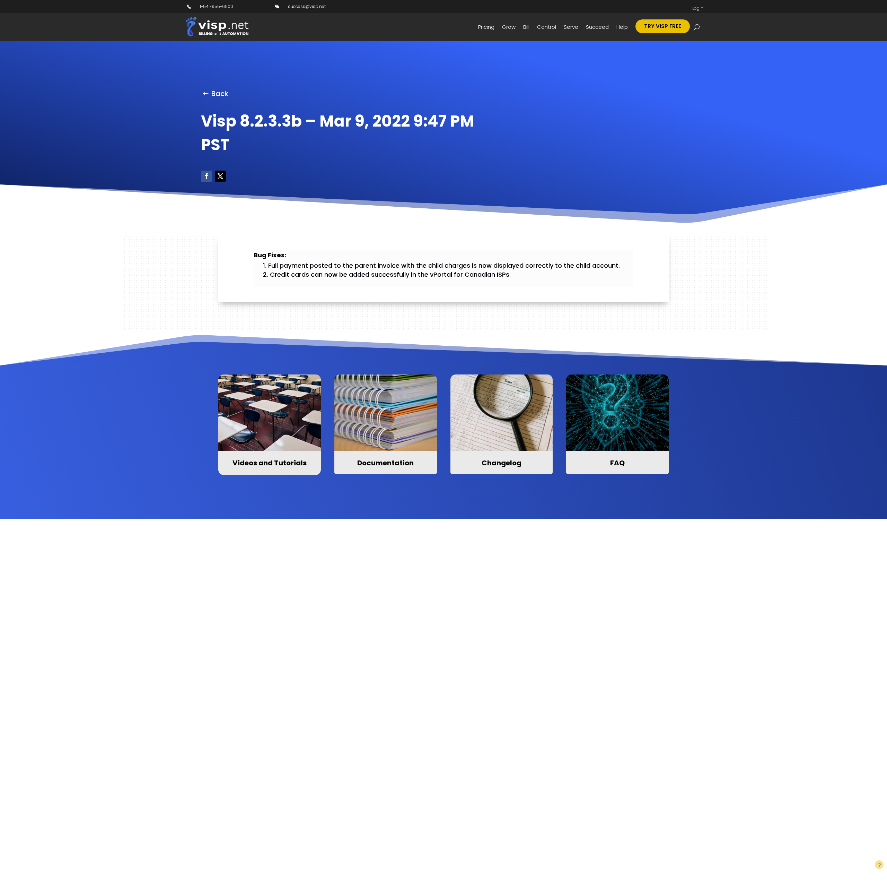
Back (219, 93)
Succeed (597, 27)
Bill (526, 27)
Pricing (486, 27)
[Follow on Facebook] (206, 176)
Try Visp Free (662, 26)
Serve (571, 27)
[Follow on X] (220, 176)
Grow (509, 27)
